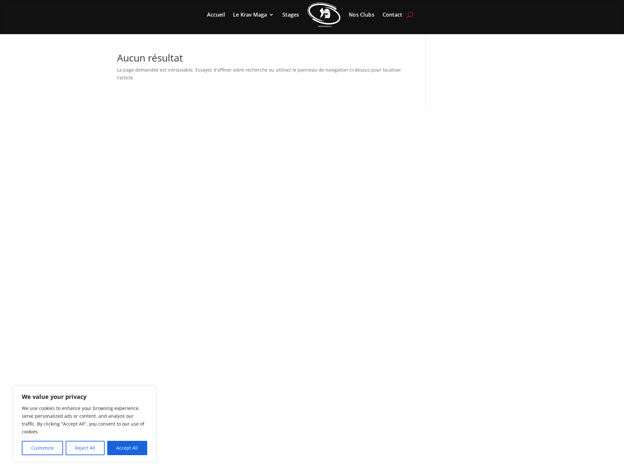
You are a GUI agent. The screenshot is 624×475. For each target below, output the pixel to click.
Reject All (85, 448)
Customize (42, 448)
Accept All (127, 448)
